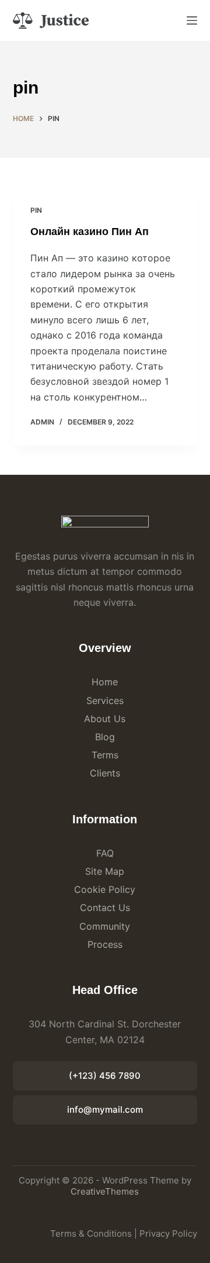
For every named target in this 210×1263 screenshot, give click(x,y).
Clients (105, 773)
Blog (105, 737)
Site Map (104, 871)
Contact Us (105, 907)
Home (105, 682)
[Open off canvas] (192, 20)
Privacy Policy (168, 1233)
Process (105, 944)
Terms (105, 755)
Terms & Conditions (91, 1233)
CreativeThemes (105, 1191)
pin (36, 210)
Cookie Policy (104, 889)
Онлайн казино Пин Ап (89, 231)
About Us (104, 718)
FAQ (105, 853)
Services (105, 700)
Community (104, 926)
